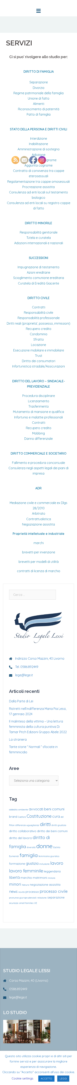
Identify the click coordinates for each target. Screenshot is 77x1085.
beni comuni (54, 809)
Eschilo (56, 847)
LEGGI (63, 1078)
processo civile (54, 891)
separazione (56, 897)
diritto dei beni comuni (52, 831)
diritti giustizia (59, 825)
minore (51, 878)
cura (56, 816)
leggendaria (52, 871)
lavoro (56, 863)
